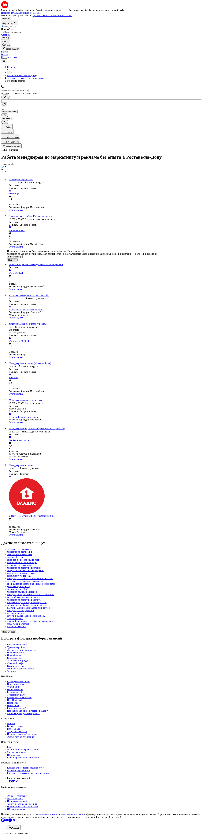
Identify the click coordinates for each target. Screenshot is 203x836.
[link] (6, 45)
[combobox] (15, 90)
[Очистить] (5, 96)
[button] (4, 51)
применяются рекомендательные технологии (60, 814)
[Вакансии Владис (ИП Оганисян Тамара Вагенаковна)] (104, 496)
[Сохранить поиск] (4, 104)
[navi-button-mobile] (4, 60)
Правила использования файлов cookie (52, 15)
